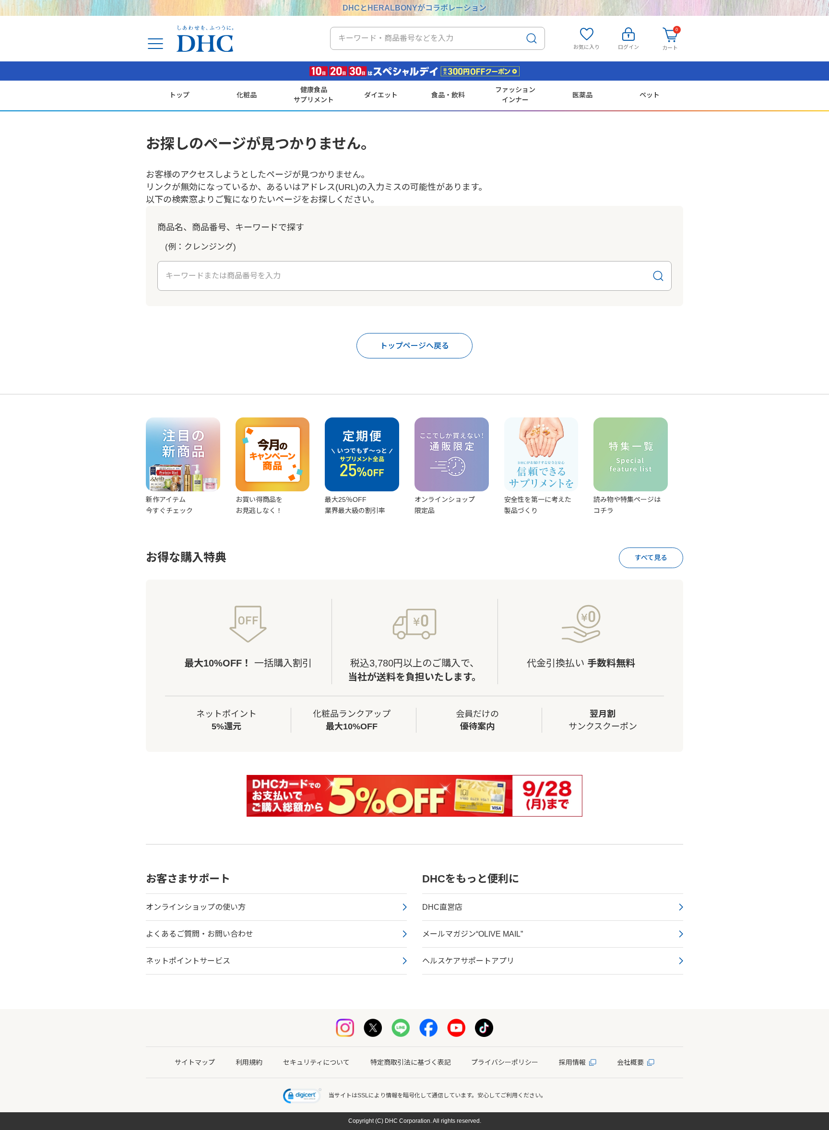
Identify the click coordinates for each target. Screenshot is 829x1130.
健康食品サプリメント (314, 94)
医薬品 (582, 95)
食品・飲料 (448, 95)
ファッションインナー (515, 94)
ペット (650, 95)
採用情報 (572, 1062)
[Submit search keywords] (531, 38)
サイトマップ (195, 1062)
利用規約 (249, 1062)
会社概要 (630, 1062)
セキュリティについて (316, 1062)
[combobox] (437, 38)
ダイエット (381, 95)
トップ (179, 95)
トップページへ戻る (414, 346)
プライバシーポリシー (504, 1062)
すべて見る (651, 557)
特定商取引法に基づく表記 (410, 1062)
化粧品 (247, 95)
